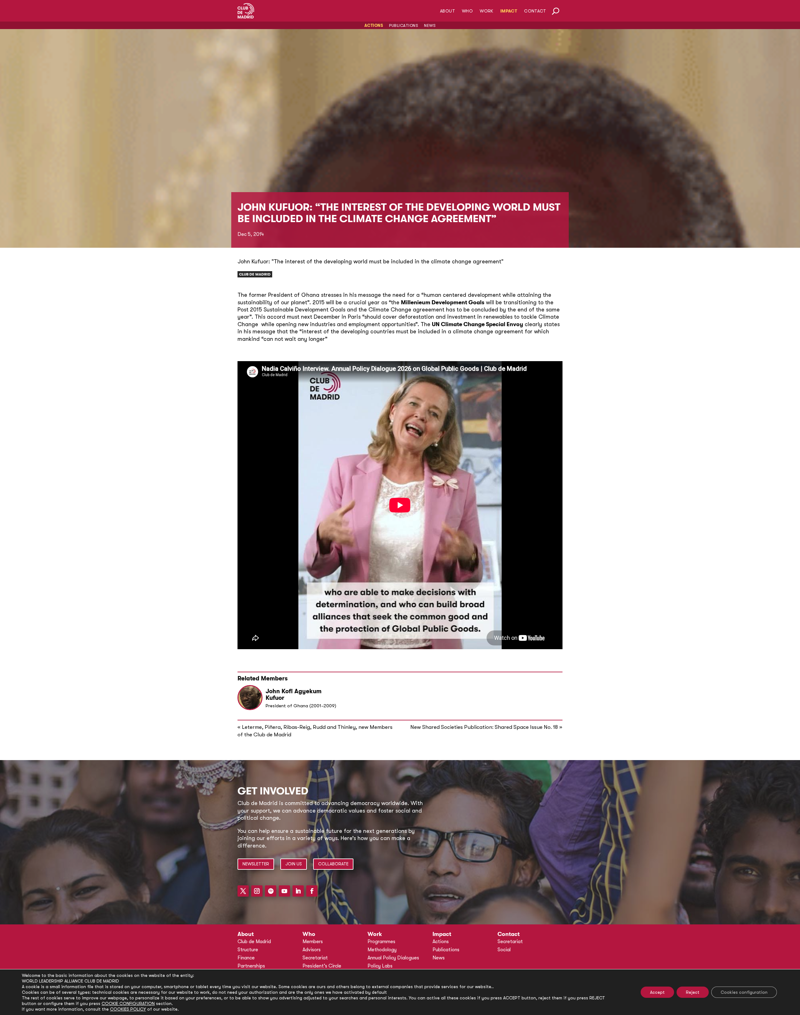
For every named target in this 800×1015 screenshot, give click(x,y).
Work (486, 11)
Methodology (382, 950)
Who (467, 11)
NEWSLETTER (255, 863)
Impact (508, 11)
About (447, 11)
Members (312, 941)
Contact (535, 11)
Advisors (311, 950)
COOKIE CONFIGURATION (128, 1003)
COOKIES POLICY (128, 1009)
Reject (692, 992)
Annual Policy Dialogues (393, 958)
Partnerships (251, 966)
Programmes (381, 941)
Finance (246, 958)
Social (504, 950)
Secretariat (315, 958)
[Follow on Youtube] (284, 891)
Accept (657, 992)
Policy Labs (380, 966)
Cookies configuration (744, 992)
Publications (403, 25)
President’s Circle (321, 966)
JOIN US (293, 863)
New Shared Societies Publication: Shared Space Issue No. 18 (484, 727)
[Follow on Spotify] (270, 891)
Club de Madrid (255, 274)
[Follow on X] (243, 891)
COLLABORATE (333, 863)
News (430, 25)
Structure (248, 950)
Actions (373, 25)
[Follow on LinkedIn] (298, 891)
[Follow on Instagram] (256, 891)
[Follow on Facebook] (312, 891)
